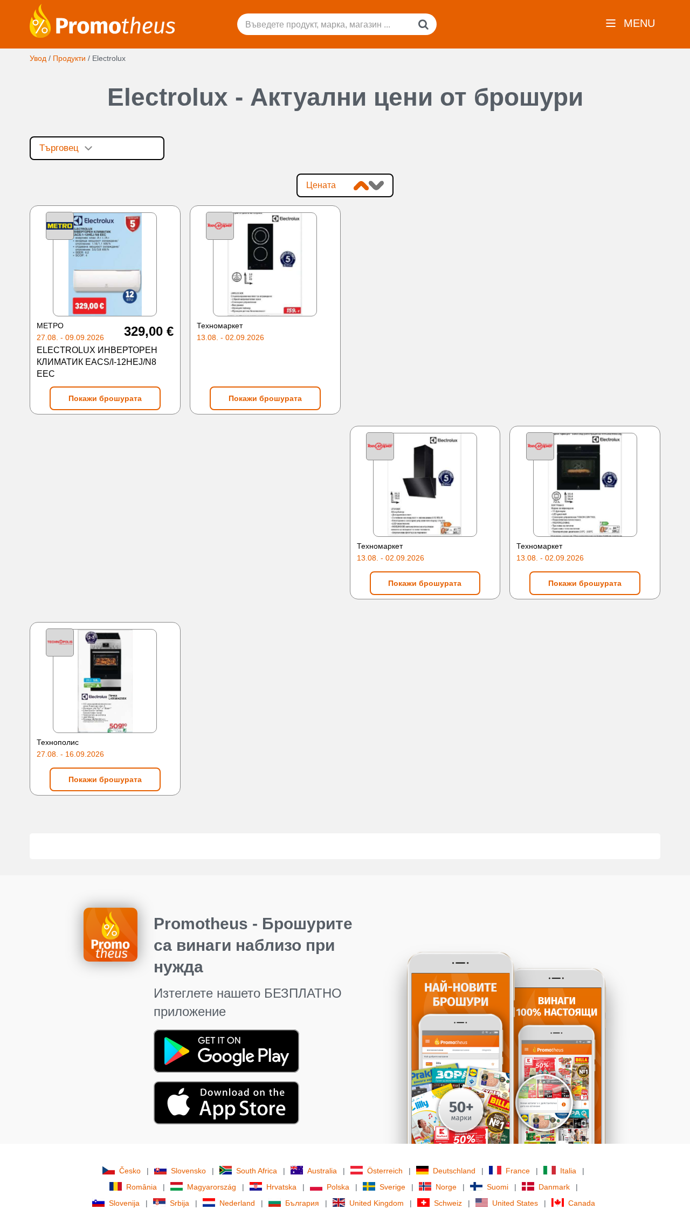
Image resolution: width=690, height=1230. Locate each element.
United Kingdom (376, 1203)
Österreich (385, 1170)
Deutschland (454, 1170)
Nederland (237, 1203)
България (302, 1203)
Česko (130, 1170)
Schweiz (448, 1203)
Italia (568, 1170)
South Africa (256, 1170)
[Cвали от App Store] (226, 1101)
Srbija (179, 1203)
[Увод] (102, 20)
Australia (322, 1170)
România (141, 1187)
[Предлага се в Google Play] (226, 1050)
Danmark (554, 1187)
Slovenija (124, 1203)
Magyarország (211, 1187)
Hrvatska (281, 1187)
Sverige (392, 1187)
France (518, 1170)
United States (515, 1203)
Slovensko (188, 1170)
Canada (581, 1203)
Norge (446, 1187)
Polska (338, 1187)
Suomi (497, 1187)
